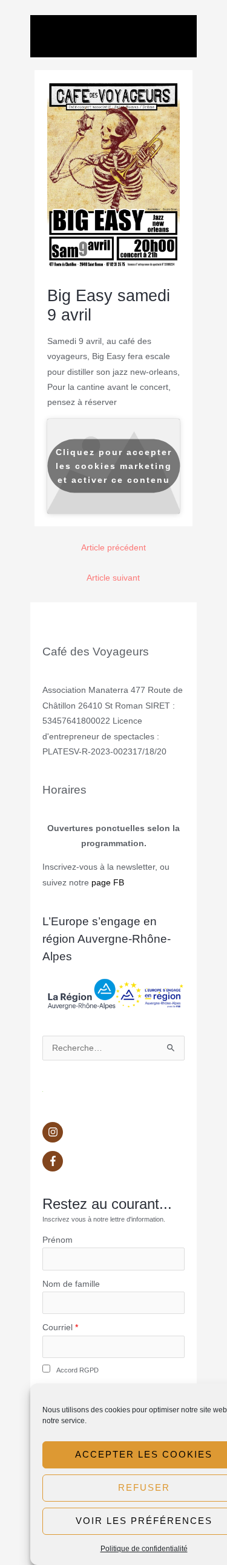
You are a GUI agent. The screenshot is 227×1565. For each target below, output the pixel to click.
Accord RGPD (77, 1370)
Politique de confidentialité (144, 1548)
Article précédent (113, 547)
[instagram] (113, 1135)
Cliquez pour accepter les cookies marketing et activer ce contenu (114, 466)
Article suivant (113, 577)
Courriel (57, 1327)
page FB (107, 882)
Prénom (57, 1240)
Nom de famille (71, 1284)
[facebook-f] (113, 1161)
